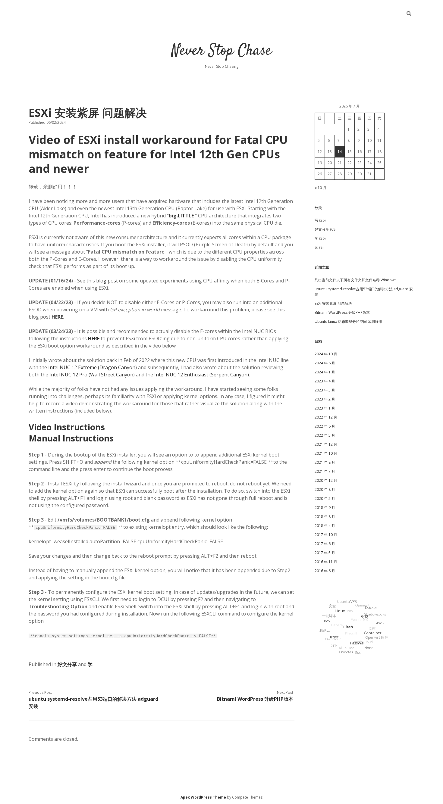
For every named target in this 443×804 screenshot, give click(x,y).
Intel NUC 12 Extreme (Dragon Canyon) (92, 367)
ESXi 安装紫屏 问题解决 (333, 303)
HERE (93, 338)
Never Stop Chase (221, 51)
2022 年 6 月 (325, 426)
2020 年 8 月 (325, 489)
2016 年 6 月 (325, 570)
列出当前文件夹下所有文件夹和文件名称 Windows (355, 279)
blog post (107, 280)
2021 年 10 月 (326, 453)
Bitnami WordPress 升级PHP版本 (255, 699)
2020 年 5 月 (325, 498)
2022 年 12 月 (326, 417)
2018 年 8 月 (325, 516)
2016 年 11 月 (326, 561)
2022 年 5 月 (325, 435)
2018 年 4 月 (325, 525)
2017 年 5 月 (325, 552)
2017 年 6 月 (325, 543)
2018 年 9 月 (325, 507)
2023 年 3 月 (325, 390)
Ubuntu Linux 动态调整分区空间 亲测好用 (348, 321)
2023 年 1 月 (325, 408)
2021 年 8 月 (325, 462)
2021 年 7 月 (325, 471)
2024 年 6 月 (325, 363)
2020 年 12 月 (326, 480)
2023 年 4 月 (325, 381)
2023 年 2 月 (325, 399)
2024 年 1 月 (325, 372)
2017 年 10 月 (326, 534)
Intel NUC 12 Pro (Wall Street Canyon (91, 374)
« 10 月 (320, 187)
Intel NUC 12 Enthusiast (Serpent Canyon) (201, 374)
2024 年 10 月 (326, 354)
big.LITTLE (181, 215)
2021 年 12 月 (326, 444)
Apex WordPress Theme (203, 797)
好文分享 (67, 664)
